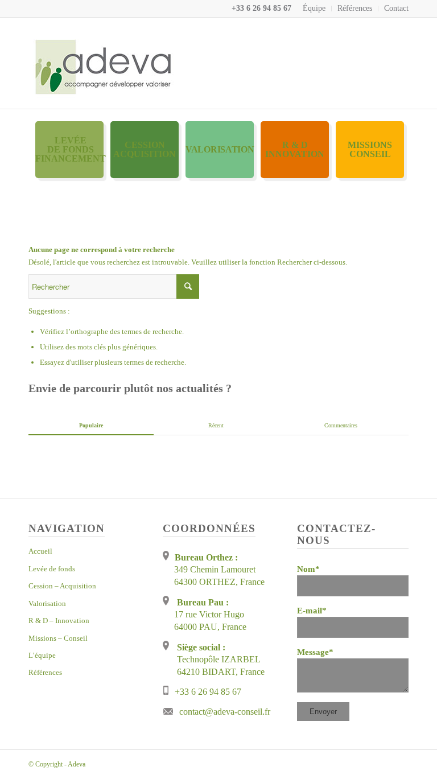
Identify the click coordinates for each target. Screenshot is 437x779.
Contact (396, 8)
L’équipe (42, 655)
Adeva (76, 764)
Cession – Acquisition (62, 586)
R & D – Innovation (58, 620)
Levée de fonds (51, 568)
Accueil (40, 551)
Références (354, 8)
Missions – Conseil (58, 638)
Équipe (314, 8)
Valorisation (47, 603)
